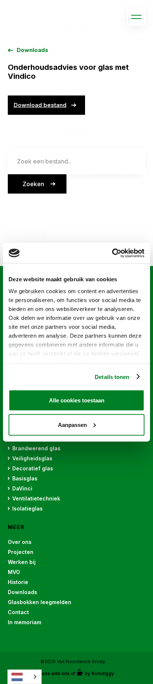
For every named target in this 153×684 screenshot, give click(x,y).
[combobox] (24, 677)
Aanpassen (72, 424)
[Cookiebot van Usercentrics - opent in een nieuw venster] (111, 253)
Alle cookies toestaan (76, 400)
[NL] (24, 677)
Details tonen (112, 376)
